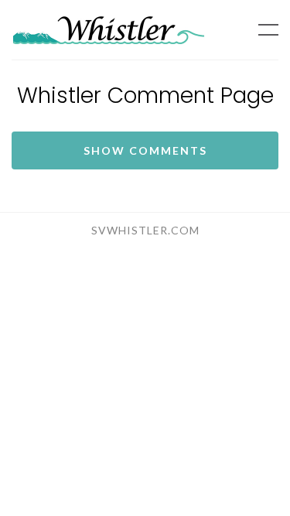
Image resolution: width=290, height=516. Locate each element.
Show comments (145, 150)
